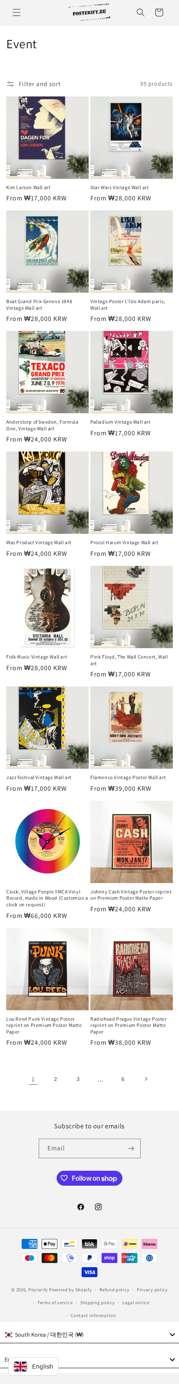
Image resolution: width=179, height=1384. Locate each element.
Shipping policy (97, 1302)
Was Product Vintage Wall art (39, 542)
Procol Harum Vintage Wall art (124, 542)
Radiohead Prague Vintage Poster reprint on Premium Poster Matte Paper (128, 1025)
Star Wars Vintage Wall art (119, 187)
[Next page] (146, 1079)
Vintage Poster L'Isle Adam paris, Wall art (127, 304)
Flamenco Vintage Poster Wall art (128, 777)
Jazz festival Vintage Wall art (39, 777)
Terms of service (54, 1302)
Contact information (93, 1315)
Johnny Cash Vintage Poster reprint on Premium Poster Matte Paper (131, 894)
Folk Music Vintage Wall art (36, 657)
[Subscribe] (131, 1148)
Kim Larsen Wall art (28, 187)
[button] (16, 12)
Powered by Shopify (70, 1290)
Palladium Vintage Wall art (120, 422)
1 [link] (33, 1079)
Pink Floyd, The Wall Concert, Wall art (129, 660)
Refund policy (114, 1290)
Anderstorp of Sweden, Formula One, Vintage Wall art (42, 425)
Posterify (38, 1290)
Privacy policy (152, 1290)
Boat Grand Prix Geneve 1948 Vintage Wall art (39, 304)
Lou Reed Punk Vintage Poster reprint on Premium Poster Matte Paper (44, 1025)
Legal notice (135, 1302)
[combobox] (89, 1335)
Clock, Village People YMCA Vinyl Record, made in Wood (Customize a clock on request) (47, 898)
